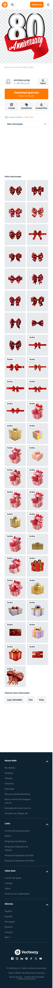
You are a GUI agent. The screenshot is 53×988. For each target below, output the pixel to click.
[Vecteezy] (5, 5)
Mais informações (15, 121)
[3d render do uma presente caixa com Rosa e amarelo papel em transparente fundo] (15, 696)
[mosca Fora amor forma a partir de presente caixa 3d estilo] (15, 895)
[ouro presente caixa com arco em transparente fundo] (15, 917)
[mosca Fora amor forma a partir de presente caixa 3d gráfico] (15, 873)
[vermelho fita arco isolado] (15, 188)
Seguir (43, 83)
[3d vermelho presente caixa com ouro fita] (15, 961)
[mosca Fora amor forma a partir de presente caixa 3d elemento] (15, 718)
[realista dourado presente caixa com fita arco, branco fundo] (15, 851)
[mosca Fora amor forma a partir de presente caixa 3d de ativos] (15, 806)
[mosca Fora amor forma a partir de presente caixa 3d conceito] (15, 762)
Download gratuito (26, 94)
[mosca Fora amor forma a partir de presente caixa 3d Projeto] (15, 784)
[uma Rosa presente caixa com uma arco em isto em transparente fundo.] (15, 740)
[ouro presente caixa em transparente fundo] (15, 674)
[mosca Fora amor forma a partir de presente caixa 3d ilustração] (15, 652)
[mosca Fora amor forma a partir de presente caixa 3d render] (15, 939)
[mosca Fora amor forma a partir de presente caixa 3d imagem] (15, 829)
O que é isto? (28, 117)
